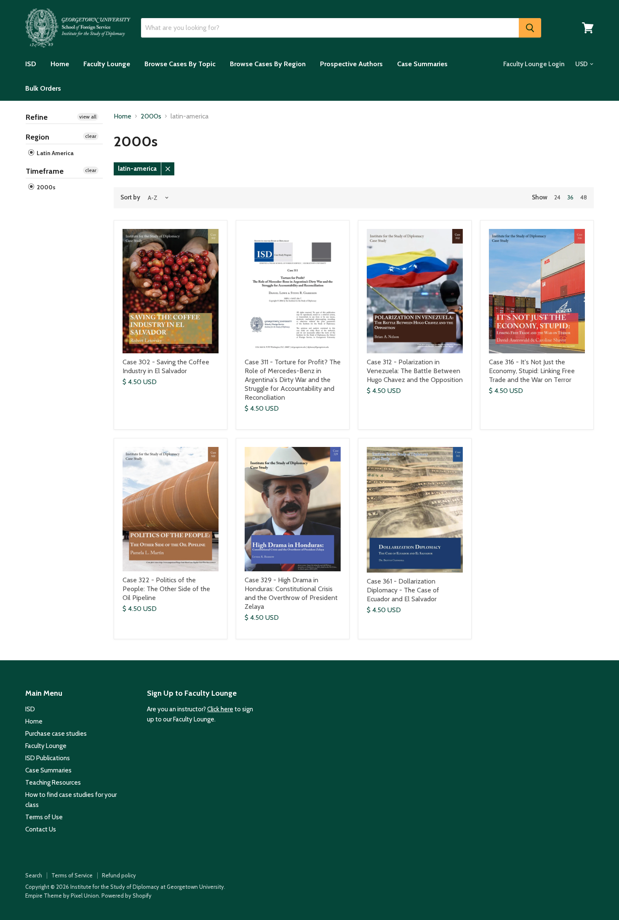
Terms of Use (44, 817)
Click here (220, 709)
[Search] (530, 28)
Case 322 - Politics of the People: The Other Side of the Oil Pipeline (166, 589)
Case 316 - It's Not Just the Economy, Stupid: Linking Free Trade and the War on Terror (532, 371)
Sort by (130, 197)
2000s (45, 187)
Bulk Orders (43, 88)
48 (583, 197)
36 (570, 197)
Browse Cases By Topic (180, 64)
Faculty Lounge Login (534, 64)
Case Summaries (422, 64)
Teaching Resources (53, 782)
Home (60, 64)
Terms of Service (72, 875)
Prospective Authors (351, 64)
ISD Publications (47, 758)
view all (87, 116)
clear (90, 136)
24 (557, 197)
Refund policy (119, 875)
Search (33, 875)
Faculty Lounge (106, 64)
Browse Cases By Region (268, 64)
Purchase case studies (56, 733)
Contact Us (40, 829)
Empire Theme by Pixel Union (62, 895)
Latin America (54, 153)
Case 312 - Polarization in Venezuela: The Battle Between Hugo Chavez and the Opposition (415, 371)
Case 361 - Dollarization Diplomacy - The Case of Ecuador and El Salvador (403, 590)
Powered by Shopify (126, 895)
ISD (30, 64)
